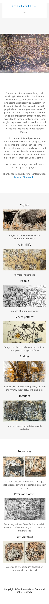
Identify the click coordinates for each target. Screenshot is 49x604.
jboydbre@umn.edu (24, 177)
